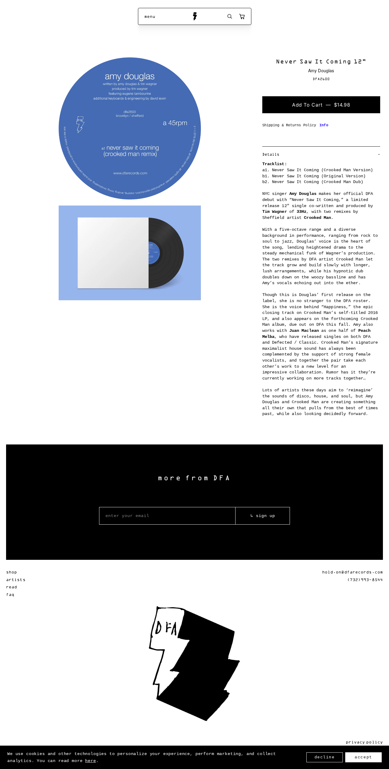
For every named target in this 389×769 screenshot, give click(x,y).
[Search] (230, 16)
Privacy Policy (364, 742)
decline (325, 757)
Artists (16, 579)
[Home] (194, 16)
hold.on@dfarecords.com (352, 572)
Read (11, 586)
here (90, 760)
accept (363, 757)
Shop (11, 572)
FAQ (10, 594)
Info (323, 125)
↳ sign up (262, 515)
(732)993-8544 (365, 579)
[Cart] (242, 16)
